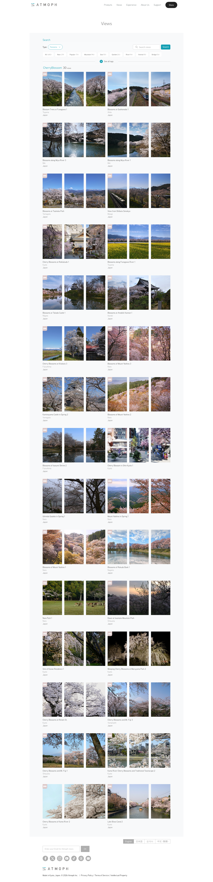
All (48, 54)
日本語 (139, 841)
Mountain (89, 54)
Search (166, 47)
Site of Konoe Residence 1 (53, 669)
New (60, 54)
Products (108, 4)
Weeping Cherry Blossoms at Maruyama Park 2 (127, 669)
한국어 (150, 841)
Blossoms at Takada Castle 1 (54, 313)
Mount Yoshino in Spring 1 (118, 516)
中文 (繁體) (162, 841)
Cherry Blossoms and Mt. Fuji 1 (55, 771)
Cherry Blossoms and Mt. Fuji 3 (120, 720)
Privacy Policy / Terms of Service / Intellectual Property (104, 875)
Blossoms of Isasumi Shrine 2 (55, 465)
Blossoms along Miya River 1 (119, 160)
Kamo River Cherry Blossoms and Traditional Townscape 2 (131, 771)
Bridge (156, 54)
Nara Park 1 (47, 618)
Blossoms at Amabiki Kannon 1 (120, 313)
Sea (103, 54)
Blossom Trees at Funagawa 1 (55, 109)
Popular (74, 54)
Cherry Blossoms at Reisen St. (55, 720)
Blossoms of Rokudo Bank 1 (119, 567)
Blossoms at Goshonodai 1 (118, 109)
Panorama (53, 47)
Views (119, 4)
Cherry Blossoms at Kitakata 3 (55, 363)
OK (85, 849)
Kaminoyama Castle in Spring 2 (55, 414)
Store (171, 4)
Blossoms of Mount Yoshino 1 (54, 567)
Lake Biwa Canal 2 (115, 821)
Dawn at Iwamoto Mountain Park (121, 618)
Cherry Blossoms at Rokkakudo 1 (56, 262)
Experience (131, 4)
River (129, 54)
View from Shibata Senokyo (119, 211)
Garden (116, 54)
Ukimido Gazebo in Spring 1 (54, 516)
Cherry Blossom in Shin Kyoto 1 (120, 465)
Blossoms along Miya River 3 (54, 160)
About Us (145, 4)
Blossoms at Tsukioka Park (53, 211)
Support (157, 4)
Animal (142, 54)
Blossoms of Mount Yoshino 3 (119, 363)
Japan (45, 115)
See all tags (108, 61)
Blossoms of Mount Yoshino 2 (119, 414)
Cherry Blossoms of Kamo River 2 (56, 821)
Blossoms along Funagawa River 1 (121, 262)
